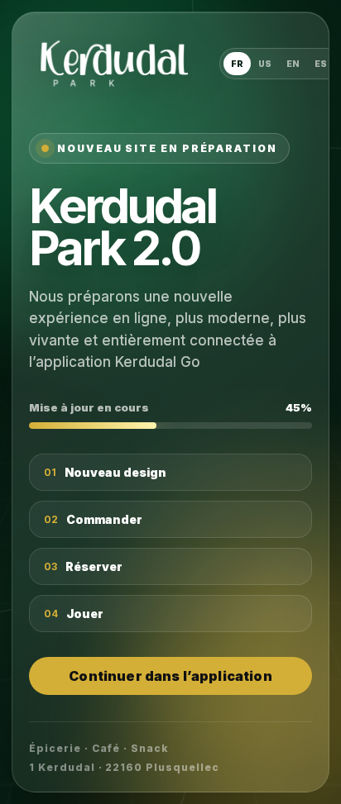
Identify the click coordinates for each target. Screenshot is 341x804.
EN (293, 64)
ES (321, 64)
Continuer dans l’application (170, 676)
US (264, 64)
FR (237, 64)
